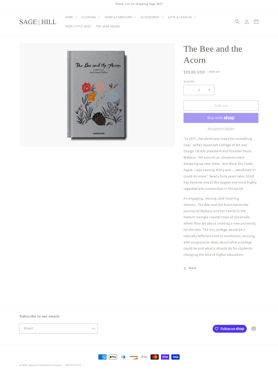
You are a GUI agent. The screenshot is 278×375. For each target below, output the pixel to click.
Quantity (189, 81)
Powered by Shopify (50, 365)
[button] (71, 17)
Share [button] (193, 268)
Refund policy (73, 364)
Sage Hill (33, 365)
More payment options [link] (221, 128)
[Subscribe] (93, 328)
